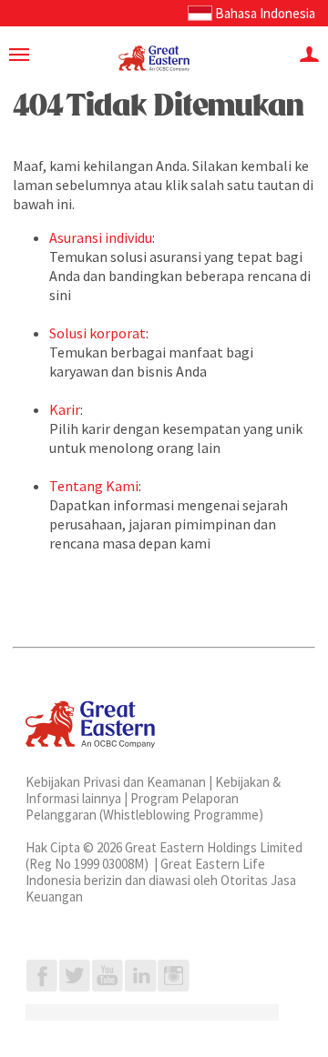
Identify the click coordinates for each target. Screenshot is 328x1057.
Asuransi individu (100, 237)
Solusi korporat (97, 333)
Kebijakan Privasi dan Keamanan (116, 781)
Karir (64, 409)
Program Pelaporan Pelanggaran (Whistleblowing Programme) (144, 806)
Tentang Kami (93, 486)
